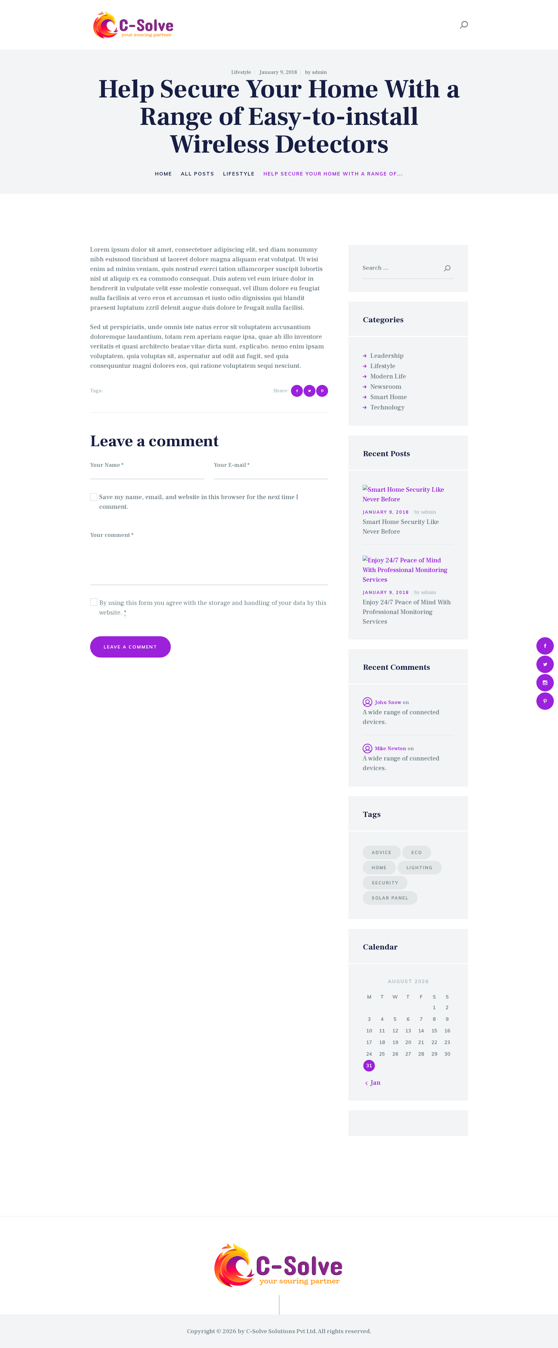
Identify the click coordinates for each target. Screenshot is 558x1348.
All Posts (197, 174)
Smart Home (388, 397)
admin (319, 72)
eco (416, 852)
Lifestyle (241, 72)
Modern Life (388, 376)
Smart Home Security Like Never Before (401, 527)
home (379, 867)
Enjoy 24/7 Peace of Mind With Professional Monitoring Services (407, 612)
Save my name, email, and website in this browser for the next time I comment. (198, 502)
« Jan (373, 1083)
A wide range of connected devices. (401, 717)
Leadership (387, 356)
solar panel (122, 390)
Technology (387, 407)
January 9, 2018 (278, 72)
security (385, 882)
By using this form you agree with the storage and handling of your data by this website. (212, 608)
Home (163, 174)
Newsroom (385, 387)
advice (382, 852)
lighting (420, 867)
